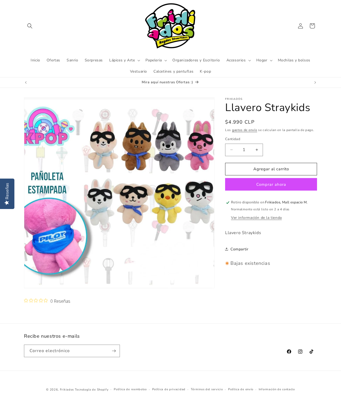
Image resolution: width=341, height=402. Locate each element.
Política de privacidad (168, 389)
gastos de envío (244, 130)
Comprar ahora (271, 184)
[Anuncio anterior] (26, 82)
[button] (30, 26)
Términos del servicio (207, 389)
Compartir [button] (239, 249)
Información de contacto (277, 389)
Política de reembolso (130, 389)
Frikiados (67, 390)
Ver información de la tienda (256, 217)
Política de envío (240, 389)
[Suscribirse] (114, 351)
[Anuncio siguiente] (315, 82)
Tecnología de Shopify (92, 390)
